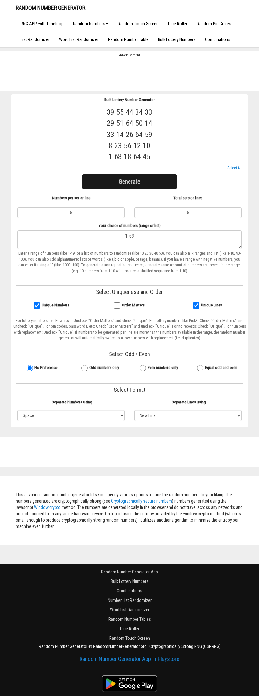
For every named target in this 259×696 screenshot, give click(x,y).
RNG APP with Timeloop (42, 23)
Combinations (217, 39)
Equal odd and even (221, 367)
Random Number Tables (129, 619)
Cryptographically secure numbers (141, 501)
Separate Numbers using (72, 402)
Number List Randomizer (130, 600)
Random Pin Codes (214, 23)
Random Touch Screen (138, 23)
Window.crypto (47, 507)
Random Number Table (128, 39)
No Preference (45, 367)
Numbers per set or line (71, 198)
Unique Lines (211, 305)
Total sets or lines (187, 198)
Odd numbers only (104, 367)
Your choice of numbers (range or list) (130, 225)
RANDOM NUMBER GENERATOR (50, 7)
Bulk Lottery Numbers (177, 39)
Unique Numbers (55, 305)
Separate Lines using (189, 402)
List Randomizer (35, 39)
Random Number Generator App (129, 571)
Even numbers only (163, 367)
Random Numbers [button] (89, 23)
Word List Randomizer (79, 39)
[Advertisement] (129, 73)
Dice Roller (177, 23)
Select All (234, 168)
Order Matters (133, 305)
